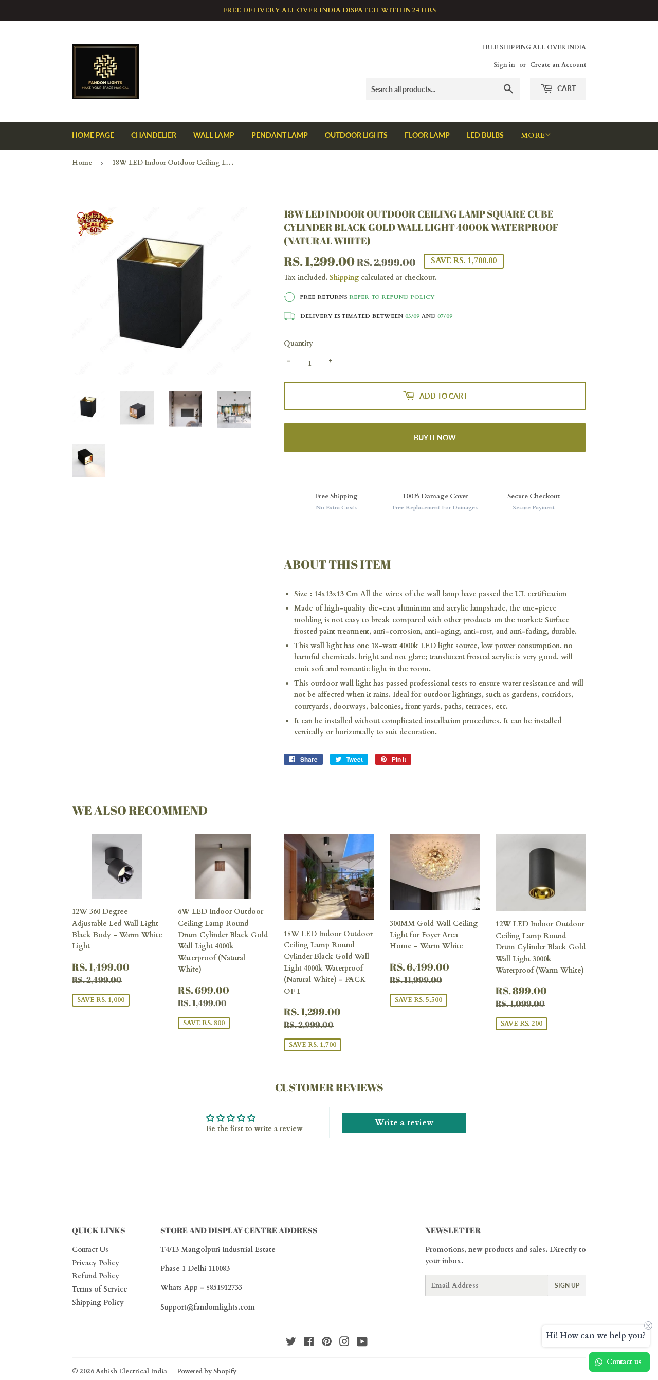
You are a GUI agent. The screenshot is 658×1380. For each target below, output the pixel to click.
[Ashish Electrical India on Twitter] (291, 1343)
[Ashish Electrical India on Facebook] (308, 1343)
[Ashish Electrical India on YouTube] (362, 1343)
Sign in (504, 65)
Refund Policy (95, 1276)
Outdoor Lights (356, 135)
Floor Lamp (427, 135)
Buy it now (435, 437)
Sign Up (567, 1285)
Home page (93, 135)
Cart (566, 88)
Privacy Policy (95, 1263)
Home (82, 162)
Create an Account (558, 65)
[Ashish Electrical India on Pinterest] (326, 1343)
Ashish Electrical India (131, 1371)
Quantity (298, 343)
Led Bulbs (485, 135)
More (533, 135)
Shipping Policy (98, 1302)
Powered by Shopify (206, 1371)
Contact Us (90, 1249)
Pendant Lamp (279, 135)
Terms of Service (99, 1289)
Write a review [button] (404, 1122)
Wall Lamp (213, 135)
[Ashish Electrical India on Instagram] (344, 1343)
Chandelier (153, 135)
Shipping (344, 277)
